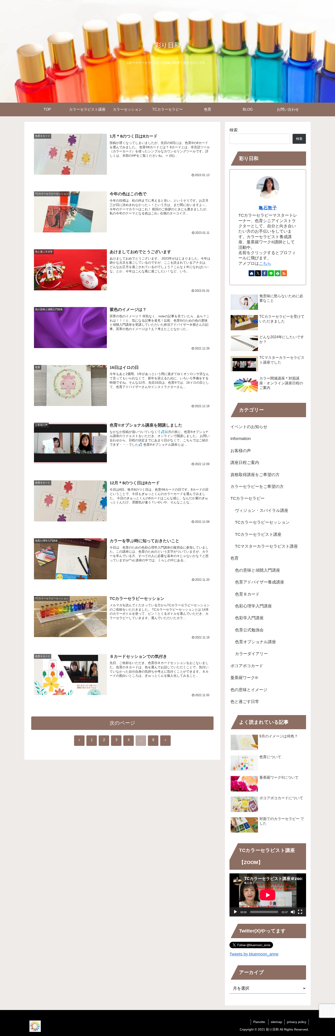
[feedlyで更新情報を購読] (278, 273)
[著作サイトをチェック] (252, 273)
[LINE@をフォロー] (271, 273)
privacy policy (296, 1022)
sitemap (276, 1022)
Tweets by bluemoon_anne (253, 954)
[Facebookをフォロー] (265, 273)
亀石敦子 (268, 207)
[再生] (235, 912)
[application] (267, 894)
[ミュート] (293, 912)
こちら (265, 263)
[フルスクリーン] (300, 912)
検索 (233, 130)
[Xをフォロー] (258, 273)
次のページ (122, 723)
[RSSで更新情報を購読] (284, 273)
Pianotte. (259, 1022)
